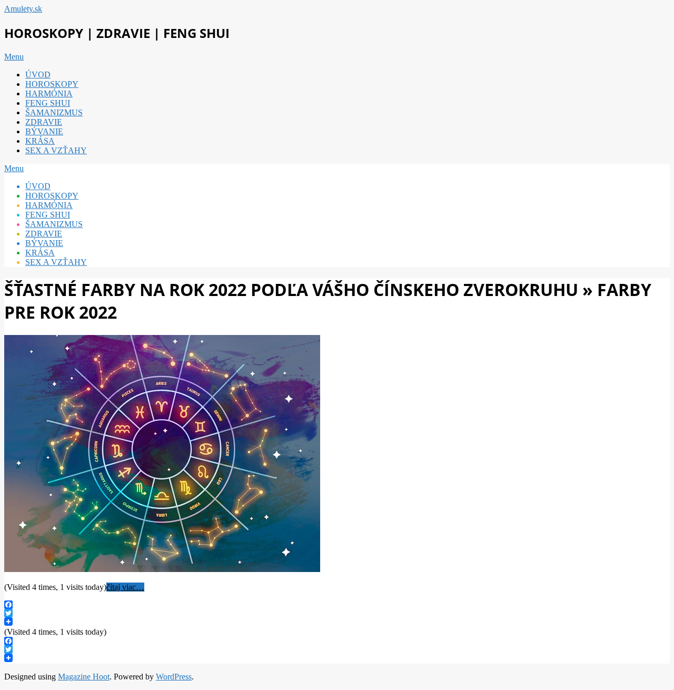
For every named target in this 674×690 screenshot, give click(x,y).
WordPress (174, 676)
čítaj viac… (125, 587)
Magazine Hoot (84, 676)
